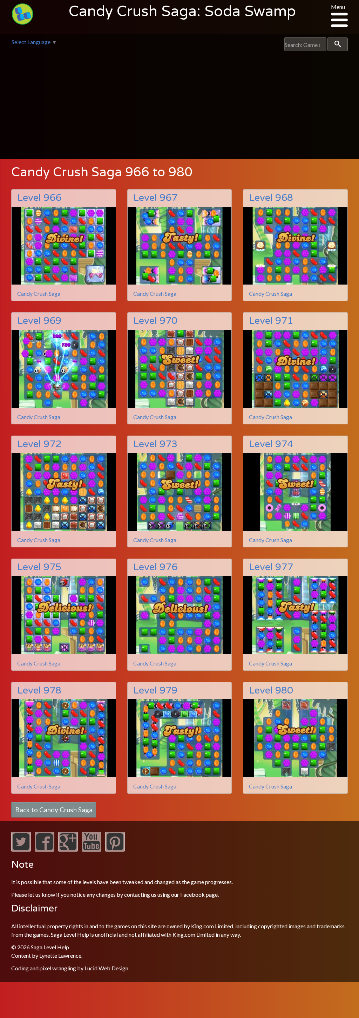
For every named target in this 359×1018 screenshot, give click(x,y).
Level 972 (39, 444)
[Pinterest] (115, 849)
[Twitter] (21, 849)
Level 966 (39, 198)
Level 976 (155, 567)
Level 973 (155, 444)
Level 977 (271, 567)
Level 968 (271, 198)
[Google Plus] (68, 849)
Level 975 (39, 567)
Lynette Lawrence (60, 955)
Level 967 (155, 198)
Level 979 (155, 690)
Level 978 (39, 690)
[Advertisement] (179, 104)
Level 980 (271, 690)
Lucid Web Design (106, 968)
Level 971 (271, 321)
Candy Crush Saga (38, 293)
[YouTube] (91, 849)
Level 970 (155, 321)
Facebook (192, 894)
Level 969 (39, 321)
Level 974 (271, 444)
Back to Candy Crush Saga (54, 810)
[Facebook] (44, 849)
